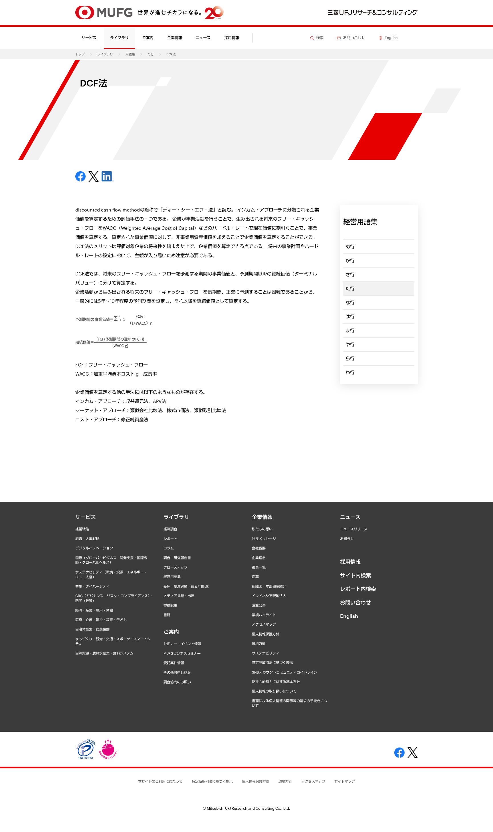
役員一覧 (259, 567)
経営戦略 (82, 529)
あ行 (350, 246)
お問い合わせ (355, 602)
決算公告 (259, 605)
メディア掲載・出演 (178, 596)
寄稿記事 (170, 605)
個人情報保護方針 (265, 634)
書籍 (166, 615)
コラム (168, 548)
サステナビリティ (265, 653)
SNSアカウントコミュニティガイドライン (284, 672)
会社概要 (259, 548)
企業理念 (259, 558)
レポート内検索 (358, 589)
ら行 (350, 358)
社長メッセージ (264, 539)
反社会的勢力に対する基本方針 (276, 682)
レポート (170, 539)
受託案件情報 (173, 663)
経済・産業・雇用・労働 (94, 610)
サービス (85, 517)
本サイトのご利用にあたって (160, 781)
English (349, 616)
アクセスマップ (264, 624)
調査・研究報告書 (177, 558)
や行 (350, 344)
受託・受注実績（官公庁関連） (187, 586)
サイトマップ (344, 781)
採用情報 (231, 37)
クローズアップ (175, 567)
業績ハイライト (264, 615)
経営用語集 (172, 577)
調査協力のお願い (177, 682)
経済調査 (170, 529)
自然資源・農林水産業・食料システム (104, 653)
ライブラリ (105, 54)
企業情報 (262, 517)
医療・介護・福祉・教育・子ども (101, 620)
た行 (151, 54)
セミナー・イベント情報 (182, 644)
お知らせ (347, 539)
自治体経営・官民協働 (92, 629)
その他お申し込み (177, 672)
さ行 (350, 274)
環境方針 (259, 643)
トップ (80, 54)
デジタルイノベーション (94, 548)
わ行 (350, 372)
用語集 (130, 54)
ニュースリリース (353, 529)
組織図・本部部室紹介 (269, 586)
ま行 (350, 330)
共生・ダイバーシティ (92, 586)
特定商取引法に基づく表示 (272, 662)
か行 (350, 260)
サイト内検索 (355, 575)
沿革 (255, 577)
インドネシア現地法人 (269, 596)
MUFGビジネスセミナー (182, 653)
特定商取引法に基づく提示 (212, 781)
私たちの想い (262, 529)
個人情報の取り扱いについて (274, 691)
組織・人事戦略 (87, 539)
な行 (350, 302)
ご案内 (171, 631)
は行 (350, 316)
